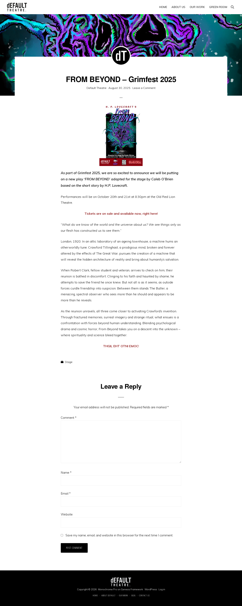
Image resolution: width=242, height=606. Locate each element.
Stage (68, 362)
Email (66, 493)
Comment (68, 417)
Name (66, 472)
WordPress (151, 589)
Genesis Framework (132, 589)
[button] (232, 7)
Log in (162, 589)
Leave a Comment (144, 88)
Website (67, 514)
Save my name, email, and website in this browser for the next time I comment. (119, 535)
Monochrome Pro (107, 589)
